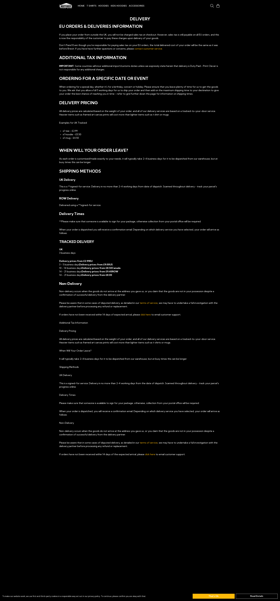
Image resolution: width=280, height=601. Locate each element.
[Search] (212, 6)
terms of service (149, 302)
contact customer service (148, 48)
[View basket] (218, 6)
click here (146, 314)
